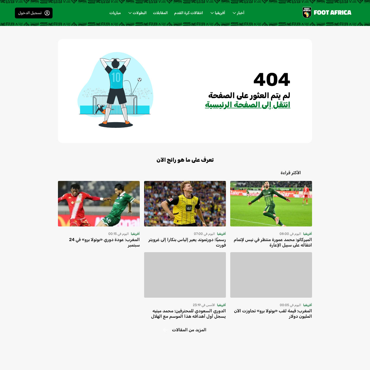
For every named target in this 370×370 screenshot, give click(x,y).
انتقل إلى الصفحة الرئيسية (247, 104)
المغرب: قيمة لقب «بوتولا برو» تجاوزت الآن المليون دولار (273, 313)
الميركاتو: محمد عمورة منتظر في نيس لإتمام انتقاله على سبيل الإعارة (273, 242)
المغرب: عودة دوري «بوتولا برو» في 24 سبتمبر (104, 242)
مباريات (115, 13)
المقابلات (160, 13)
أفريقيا (220, 13)
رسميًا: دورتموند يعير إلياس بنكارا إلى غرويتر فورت (187, 242)
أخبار (240, 13)
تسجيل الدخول (30, 13)
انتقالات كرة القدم (188, 13)
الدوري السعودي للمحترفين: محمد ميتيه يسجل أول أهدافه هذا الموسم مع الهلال (188, 313)
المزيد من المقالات (189, 329)
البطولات (140, 13)
